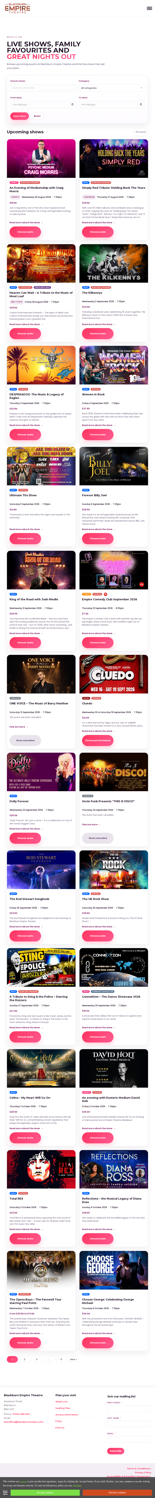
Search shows (17, 81)
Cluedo (87, 703)
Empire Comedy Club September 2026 (109, 599)
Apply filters (19, 116)
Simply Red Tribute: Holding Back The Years (113, 187)
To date (83, 97)
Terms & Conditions (138, 1468)
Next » (73, 1359)
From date (16, 97)
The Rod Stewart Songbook (29, 899)
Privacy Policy (143, 1472)
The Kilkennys (92, 292)
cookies (23, 1481)
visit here (77, 1485)
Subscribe (116, 1451)
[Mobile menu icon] (149, 8)
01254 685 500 (21, 1414)
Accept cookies (45, 1492)
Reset (37, 116)
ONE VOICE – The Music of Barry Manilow (39, 703)
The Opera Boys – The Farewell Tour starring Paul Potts (35, 1301)
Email (110, 1433)
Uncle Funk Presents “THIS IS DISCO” (108, 801)
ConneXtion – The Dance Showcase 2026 (111, 996)
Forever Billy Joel (94, 495)
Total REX (16, 1198)
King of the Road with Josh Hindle (34, 599)
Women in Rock (93, 394)
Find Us (59, 1427)
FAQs (58, 1421)
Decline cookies (117, 1492)
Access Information (66, 1414)
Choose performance (97, 740)
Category (84, 81)
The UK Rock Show (95, 899)
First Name (113, 1403)
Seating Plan (62, 1408)
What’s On (61, 1401)
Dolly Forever (19, 801)
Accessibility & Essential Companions (128, 1476)
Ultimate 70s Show (23, 495)
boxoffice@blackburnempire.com (23, 1421)
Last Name (113, 1418)
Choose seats (25, 231)
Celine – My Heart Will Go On (30, 1097)
